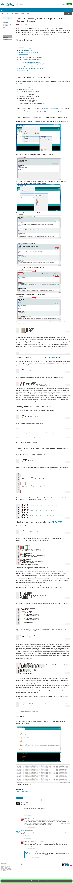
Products (44, 864)
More (4, 13)
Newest (47, 800)
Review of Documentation (25, 55)
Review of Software (23, 54)
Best (43, 800)
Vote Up (20, 815)
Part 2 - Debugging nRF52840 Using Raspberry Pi (32, 64)
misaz (7, 22)
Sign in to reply (20, 797)
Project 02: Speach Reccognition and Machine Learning (31, 68)
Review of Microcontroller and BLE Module (28, 52)
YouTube (71, 865)
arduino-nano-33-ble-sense (7, 37)
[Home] (7, 4)
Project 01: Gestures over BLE (26, 66)
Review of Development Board (26, 48)
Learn (23, 864)
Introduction (21, 47)
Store (49, 864)
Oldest (39, 800)
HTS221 (29, 87)
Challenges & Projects (37, 864)
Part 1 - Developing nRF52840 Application (30, 62)
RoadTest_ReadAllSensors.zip (24, 791)
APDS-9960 (57, 522)
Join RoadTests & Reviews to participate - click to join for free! (36, 880)
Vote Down (22, 815)
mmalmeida (23, 830)
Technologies (28, 864)
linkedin (68, 865)
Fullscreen (67, 332)
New (69, 13)
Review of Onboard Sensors (25, 50)
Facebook (66, 865)
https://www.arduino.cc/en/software (51, 108)
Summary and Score (23, 70)
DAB (21, 802)
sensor (6, 39)
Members (19, 864)
